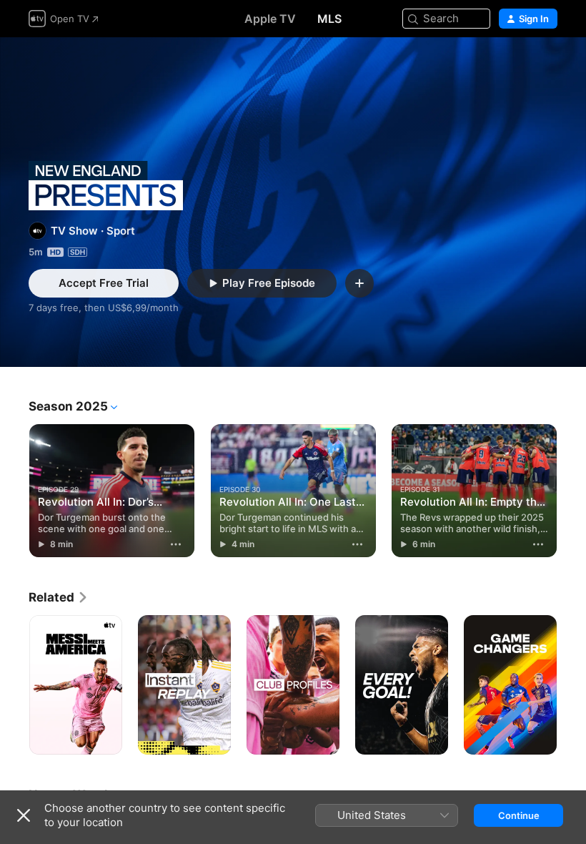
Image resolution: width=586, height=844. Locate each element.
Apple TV (270, 18)
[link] (59, 597)
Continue (519, 815)
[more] (177, 544)
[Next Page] (572, 491)
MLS (329, 18)
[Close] (23, 815)
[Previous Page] (14, 491)
